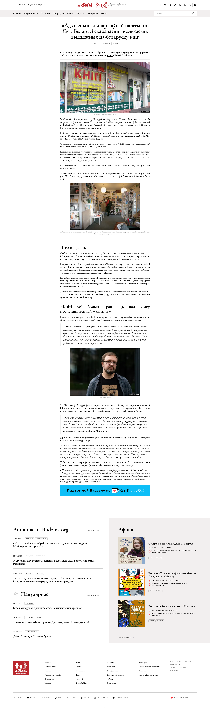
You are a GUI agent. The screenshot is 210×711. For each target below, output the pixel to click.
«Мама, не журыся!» (32, 631)
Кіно (78, 662)
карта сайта (174, 670)
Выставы (158, 590)
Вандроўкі (92, 13)
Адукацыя (39, 617)
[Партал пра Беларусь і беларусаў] (102, 5)
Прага (151, 558)
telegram (47, 697)
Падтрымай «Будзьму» (37, 5)
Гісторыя (45, 13)
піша (110, 55)
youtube (86, 697)
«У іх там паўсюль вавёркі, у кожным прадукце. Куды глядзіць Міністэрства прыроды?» (50, 544)
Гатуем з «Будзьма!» (115, 675)
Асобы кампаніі (175, 664)
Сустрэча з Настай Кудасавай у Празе (170, 543)
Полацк (152, 620)
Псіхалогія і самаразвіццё (149, 666)
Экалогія (142, 670)
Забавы (110, 679)
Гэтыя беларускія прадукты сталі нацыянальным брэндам (47, 608)
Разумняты (111, 666)
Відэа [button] (79, 13)
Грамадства (106, 43)
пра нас (22, 5)
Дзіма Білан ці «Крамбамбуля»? (32, 636)
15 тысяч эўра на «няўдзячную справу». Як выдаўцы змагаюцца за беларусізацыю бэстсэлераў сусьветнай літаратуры (52, 579)
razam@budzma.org (122, 697)
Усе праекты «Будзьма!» (178, 667)
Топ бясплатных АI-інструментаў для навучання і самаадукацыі (51, 622)
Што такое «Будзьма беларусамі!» (181, 661)
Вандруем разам (41, 556)
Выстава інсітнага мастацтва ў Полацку (171, 606)
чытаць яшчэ (93, 531)
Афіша (104, 13)
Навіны (17, 13)
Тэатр (78, 675)
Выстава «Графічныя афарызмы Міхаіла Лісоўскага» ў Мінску (172, 574)
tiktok (60, 697)
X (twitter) (73, 697)
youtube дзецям (102, 697)
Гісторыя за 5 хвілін (53, 675)
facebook (19, 697)
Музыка (70, 13)
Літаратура (58, 13)
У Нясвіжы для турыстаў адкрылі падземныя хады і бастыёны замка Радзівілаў (53, 562)
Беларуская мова (41, 538)
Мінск (151, 590)
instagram (33, 697)
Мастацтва (80, 670)
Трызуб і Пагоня (83, 683)
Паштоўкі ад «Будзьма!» (149, 675)
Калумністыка (30, 13)
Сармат (110, 662)
